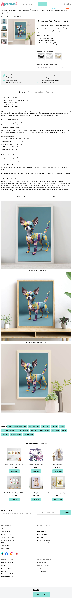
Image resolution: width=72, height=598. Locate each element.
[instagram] (12, 553)
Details (22, 92)
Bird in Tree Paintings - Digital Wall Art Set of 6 (14, 493)
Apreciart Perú (6, 532)
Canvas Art (5, 565)
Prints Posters (44, 430)
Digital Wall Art (34, 426)
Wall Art (34, 430)
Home (3, 17)
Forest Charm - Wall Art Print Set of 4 (14, 464)
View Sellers (41, 571)
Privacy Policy (6, 534)
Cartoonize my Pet (43, 543)
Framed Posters (16, 434)
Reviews (49, 92)
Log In (68, 3)
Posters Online (28, 434)
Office (62, 426)
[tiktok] (2, 553)
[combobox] (28, 4)
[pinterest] (17, 553)
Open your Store (43, 565)
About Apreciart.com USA (10, 529)
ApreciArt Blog (6, 545)
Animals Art (45, 426)
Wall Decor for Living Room (17, 426)
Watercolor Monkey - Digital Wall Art (58, 493)
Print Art (5, 434)
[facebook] (7, 553)
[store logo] (9, 4)
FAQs (3, 543)
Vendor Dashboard (43, 568)
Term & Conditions (7, 537)
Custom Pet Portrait (8, 563)
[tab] (22, 92)
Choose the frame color (45, 51)
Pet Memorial (57, 464)
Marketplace (41, 563)
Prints (64, 430)
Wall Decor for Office (9, 430)
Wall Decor (55, 430)
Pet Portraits (41, 532)
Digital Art (40, 537)
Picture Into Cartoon (44, 540)
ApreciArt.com (23, 430)
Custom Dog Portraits (35, 493)
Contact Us (5, 548)
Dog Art (54, 426)
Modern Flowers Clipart (36, 464)
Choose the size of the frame (47, 64)
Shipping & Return (7, 540)
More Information (35, 92)
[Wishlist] (56, 4)
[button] (4, 21)
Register (68, 4)
